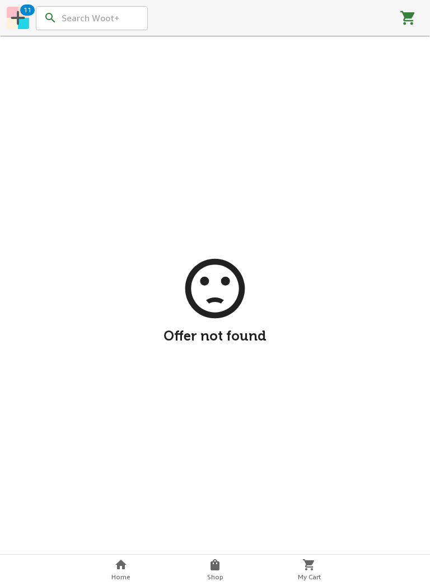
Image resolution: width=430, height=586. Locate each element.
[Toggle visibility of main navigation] (18, 18)
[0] (408, 18)
